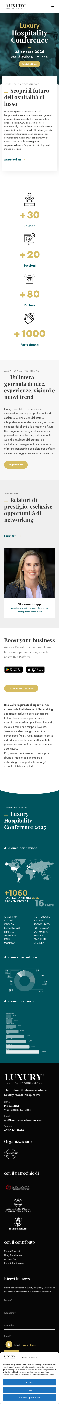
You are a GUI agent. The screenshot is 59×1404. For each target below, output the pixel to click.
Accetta (29, 1382)
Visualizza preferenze (29, 1397)
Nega (29, 1389)
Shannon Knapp (29, 604)
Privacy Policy (29, 1345)
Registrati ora (29, 64)
